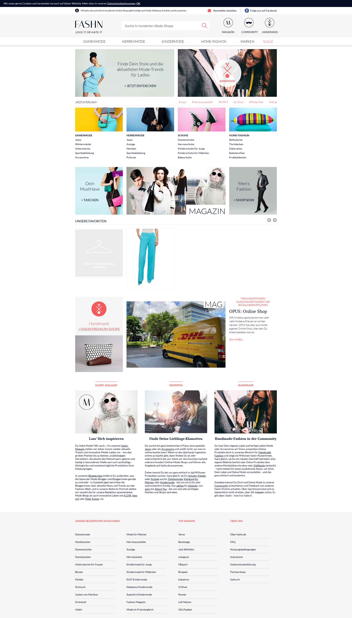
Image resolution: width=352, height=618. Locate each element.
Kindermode (173, 41)
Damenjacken (83, 556)
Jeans (78, 139)
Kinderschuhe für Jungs (191, 148)
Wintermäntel (83, 144)
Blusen (79, 571)
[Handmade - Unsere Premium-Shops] (227, 73)
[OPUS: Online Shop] (175, 334)
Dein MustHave (90, 191)
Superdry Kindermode (139, 594)
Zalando (192, 485)
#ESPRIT (223, 102)
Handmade (99, 326)
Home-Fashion (213, 41)
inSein (78, 609)
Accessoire (168, 448)
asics (147, 488)
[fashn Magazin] (175, 191)
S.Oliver (182, 586)
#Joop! (182, 102)
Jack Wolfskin (186, 549)
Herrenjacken (134, 556)
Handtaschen (82, 541)
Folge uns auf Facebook (263, 10)
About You (161, 488)
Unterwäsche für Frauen (89, 564)
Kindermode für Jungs (139, 564)
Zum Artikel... (236, 339)
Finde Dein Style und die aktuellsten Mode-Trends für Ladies (140, 74)
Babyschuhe (185, 157)
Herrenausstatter (136, 541)
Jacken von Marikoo (86, 594)
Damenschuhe (186, 139)
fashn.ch (235, 579)
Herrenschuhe (186, 144)
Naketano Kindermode (139, 586)
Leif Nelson (184, 602)
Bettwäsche (235, 139)
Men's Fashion (244, 191)
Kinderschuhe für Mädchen (193, 152)
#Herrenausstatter (202, 102)
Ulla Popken (185, 609)
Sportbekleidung (84, 152)
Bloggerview (95, 475)
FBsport (183, 564)
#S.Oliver (239, 102)
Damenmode (94, 41)
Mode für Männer (136, 534)
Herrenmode (133, 41)
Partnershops (238, 571)
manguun (183, 556)
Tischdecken (236, 144)
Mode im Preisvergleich (139, 609)
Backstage (184, 541)
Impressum (236, 556)
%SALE (268, 41)
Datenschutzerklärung (243, 564)
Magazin (228, 32)
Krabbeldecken (237, 157)
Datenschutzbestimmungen (121, 3)
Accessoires (82, 157)
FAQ (232, 541)
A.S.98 (127, 495)
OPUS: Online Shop (248, 311)
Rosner (182, 594)
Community (221, 485)
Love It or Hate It (89, 32)
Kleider (202, 475)
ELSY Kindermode (136, 579)
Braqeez (183, 571)
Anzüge (130, 144)
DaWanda (259, 465)
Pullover (131, 157)
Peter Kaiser (92, 498)
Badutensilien (237, 152)
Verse (181, 534)
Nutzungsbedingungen (243, 549)
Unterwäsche (82, 148)
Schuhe (183, 135)
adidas (180, 485)
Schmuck (80, 586)
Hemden (131, 148)
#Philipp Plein (256, 102)
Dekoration (235, 148)
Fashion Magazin (136, 602)
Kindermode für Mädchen (141, 571)
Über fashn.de (238, 534)
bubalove (183, 579)
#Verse (273, 102)
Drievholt (80, 602)
